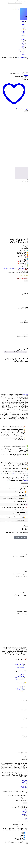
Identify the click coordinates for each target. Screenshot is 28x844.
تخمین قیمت (24, 727)
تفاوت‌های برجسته (19, 825)
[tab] (23, 352)
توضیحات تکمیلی (16, 351)
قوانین (22, 46)
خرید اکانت (24, 709)
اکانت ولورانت (20, 268)
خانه (27, 57)
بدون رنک (14, 268)
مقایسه (25, 111)
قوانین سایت (4, 473)
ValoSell (26, 480)
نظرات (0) (7, 351)
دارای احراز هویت (7, 268)
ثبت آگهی (24, 718)
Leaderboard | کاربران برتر (21, 51)
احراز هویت (24, 700)
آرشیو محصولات (21, 57)
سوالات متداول (11, 473)
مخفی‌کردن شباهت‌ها (18, 824)
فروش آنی (24, 736)
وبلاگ (23, 54)
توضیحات (24, 351)
